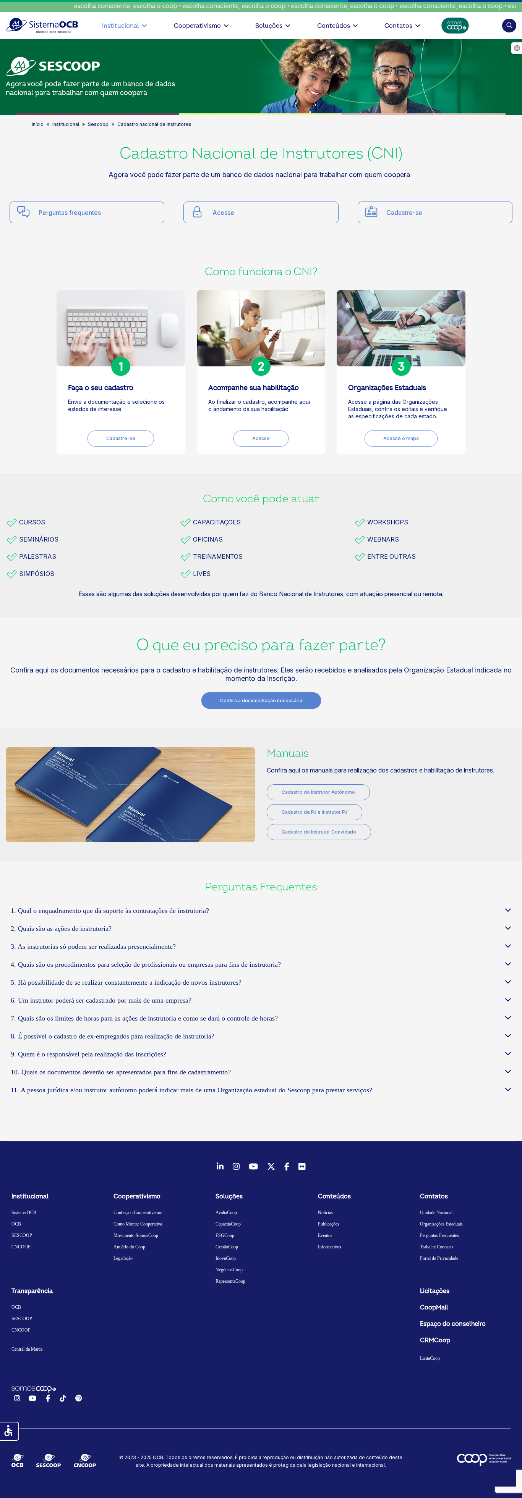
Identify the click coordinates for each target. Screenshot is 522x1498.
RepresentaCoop (230, 1281)
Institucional (120, 26)
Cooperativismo (197, 26)
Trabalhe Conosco (436, 1247)
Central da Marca (26, 1349)
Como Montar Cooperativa (137, 1224)
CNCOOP (21, 1247)
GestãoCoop (227, 1247)
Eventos (325, 1235)
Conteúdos (333, 26)
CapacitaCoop (228, 1224)
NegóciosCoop (229, 1269)
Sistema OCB (23, 1212)
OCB (16, 1224)
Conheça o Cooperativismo (137, 1212)
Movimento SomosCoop (135, 1235)
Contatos (398, 26)
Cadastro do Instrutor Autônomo (318, 792)
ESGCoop (225, 1235)
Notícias (325, 1212)
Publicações (328, 1224)
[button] (509, 25)
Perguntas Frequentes (439, 1235)
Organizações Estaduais (441, 1224)
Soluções (268, 26)
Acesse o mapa (401, 438)
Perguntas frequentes (70, 212)
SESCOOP (21, 1235)
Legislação (123, 1258)
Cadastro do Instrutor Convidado (319, 832)
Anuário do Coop (129, 1247)
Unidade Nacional (436, 1212)
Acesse (223, 212)
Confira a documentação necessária (261, 700)
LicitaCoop (430, 1358)
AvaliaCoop (226, 1212)
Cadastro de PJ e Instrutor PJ (314, 812)
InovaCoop (226, 1258)
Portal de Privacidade (439, 1258)
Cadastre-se (404, 212)
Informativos (329, 1247)
